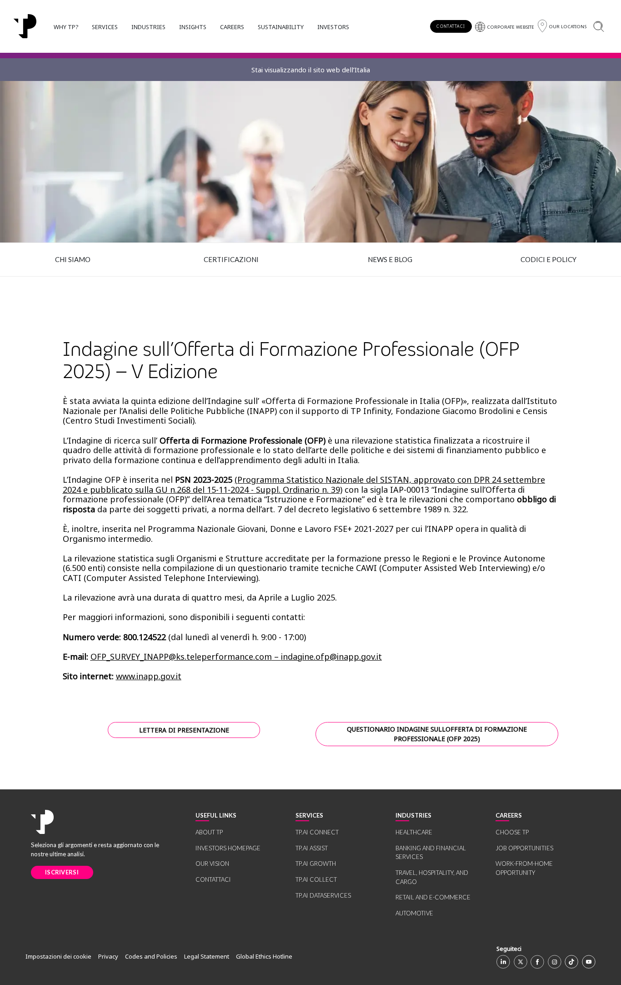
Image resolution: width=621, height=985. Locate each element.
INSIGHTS (192, 27)
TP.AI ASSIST (311, 848)
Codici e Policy (548, 259)
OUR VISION (212, 863)
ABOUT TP (209, 832)
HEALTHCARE (414, 832)
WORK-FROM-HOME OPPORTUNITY (524, 868)
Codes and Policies (151, 956)
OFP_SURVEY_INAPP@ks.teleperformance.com (181, 656)
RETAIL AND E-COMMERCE (433, 897)
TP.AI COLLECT (316, 879)
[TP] (25, 26)
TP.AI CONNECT (317, 832)
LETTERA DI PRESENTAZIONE (184, 730)
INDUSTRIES (148, 27)
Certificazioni (231, 259)
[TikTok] (571, 962)
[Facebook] (537, 962)
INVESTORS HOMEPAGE (227, 848)
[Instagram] (554, 962)
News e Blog (390, 259)
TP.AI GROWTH (315, 863)
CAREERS (232, 27)
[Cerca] (598, 26)
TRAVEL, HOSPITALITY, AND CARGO (432, 877)
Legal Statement (206, 956)
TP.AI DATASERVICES (323, 895)
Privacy (108, 956)
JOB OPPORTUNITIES (524, 848)
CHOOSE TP (512, 832)
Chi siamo (72, 259)
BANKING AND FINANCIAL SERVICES (431, 852)
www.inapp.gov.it (148, 676)
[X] (520, 962)
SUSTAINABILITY (281, 27)
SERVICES (105, 27)
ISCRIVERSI (62, 872)
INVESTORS (333, 27)
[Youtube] (589, 962)
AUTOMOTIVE (414, 913)
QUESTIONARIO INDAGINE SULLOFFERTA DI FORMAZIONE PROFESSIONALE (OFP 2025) (437, 734)
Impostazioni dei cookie (58, 956)
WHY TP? (66, 27)
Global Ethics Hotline (264, 956)
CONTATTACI (450, 26)
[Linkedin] (503, 962)
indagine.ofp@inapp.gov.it (331, 656)
